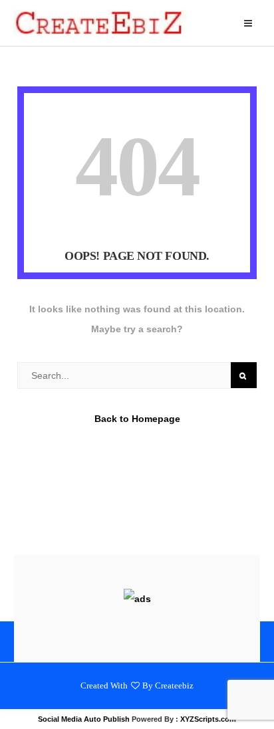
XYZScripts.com (208, 719)
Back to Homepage (137, 418)
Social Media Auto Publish (84, 719)
